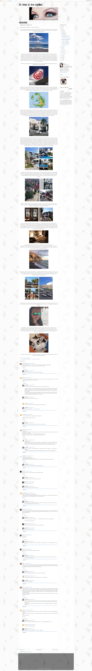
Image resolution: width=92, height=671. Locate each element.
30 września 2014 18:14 (31, 486)
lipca (62, 47)
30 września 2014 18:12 (31, 517)
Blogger (53, 668)
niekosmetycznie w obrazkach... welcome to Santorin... (66, 36)
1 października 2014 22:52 (31, 624)
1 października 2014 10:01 (28, 587)
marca (63, 51)
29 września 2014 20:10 (29, 414)
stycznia (63, 54)
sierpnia (63, 45)
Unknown (23, 610)
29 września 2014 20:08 (31, 363)
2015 (61, 27)
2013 (61, 55)
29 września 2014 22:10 (28, 471)
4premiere (26, 481)
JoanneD (23, 471)
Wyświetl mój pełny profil (63, 72)
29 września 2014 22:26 (31, 477)
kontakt (21, 22)
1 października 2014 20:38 (31, 599)
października (63, 33)
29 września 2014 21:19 (29, 429)
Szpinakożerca (24, 455)
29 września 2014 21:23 (31, 439)
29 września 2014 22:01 (30, 455)
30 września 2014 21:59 (31, 580)
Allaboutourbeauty (25, 492)
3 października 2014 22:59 (31, 523)
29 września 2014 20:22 (31, 422)
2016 (61, 26)
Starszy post (55, 649)
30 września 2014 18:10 (31, 541)
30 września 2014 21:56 (31, 575)
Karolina (23, 534)
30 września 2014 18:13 (31, 501)
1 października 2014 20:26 (31, 620)
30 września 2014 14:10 (31, 481)
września (63, 34)
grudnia (63, 30)
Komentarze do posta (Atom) (27, 651)
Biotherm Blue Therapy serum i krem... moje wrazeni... (66, 40)
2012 (61, 57)
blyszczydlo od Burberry (65, 44)
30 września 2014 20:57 (30, 403)
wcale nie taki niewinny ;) (65, 41)
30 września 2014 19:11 (31, 555)
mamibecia (23, 429)
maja (62, 48)
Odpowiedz (23, 367)
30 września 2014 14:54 (28, 534)
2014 (61, 29)
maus (25, 370)
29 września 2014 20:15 (31, 370)
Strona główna (39, 649)
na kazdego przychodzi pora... (66, 42)
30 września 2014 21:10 (28, 563)
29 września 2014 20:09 (28, 377)
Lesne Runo (24, 414)
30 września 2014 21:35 (31, 407)
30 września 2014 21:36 (31, 571)
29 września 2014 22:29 (31, 447)
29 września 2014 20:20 (31, 385)
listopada (63, 31)
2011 (61, 58)
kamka (23, 563)
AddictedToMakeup (25, 363)
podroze (25, 22)
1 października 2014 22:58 (31, 628)
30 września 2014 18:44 (28, 549)
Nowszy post (22, 649)
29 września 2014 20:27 (31, 397)
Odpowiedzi (24, 369)
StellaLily (23, 549)
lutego (63, 52)
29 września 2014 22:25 (31, 464)
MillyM (23, 377)
